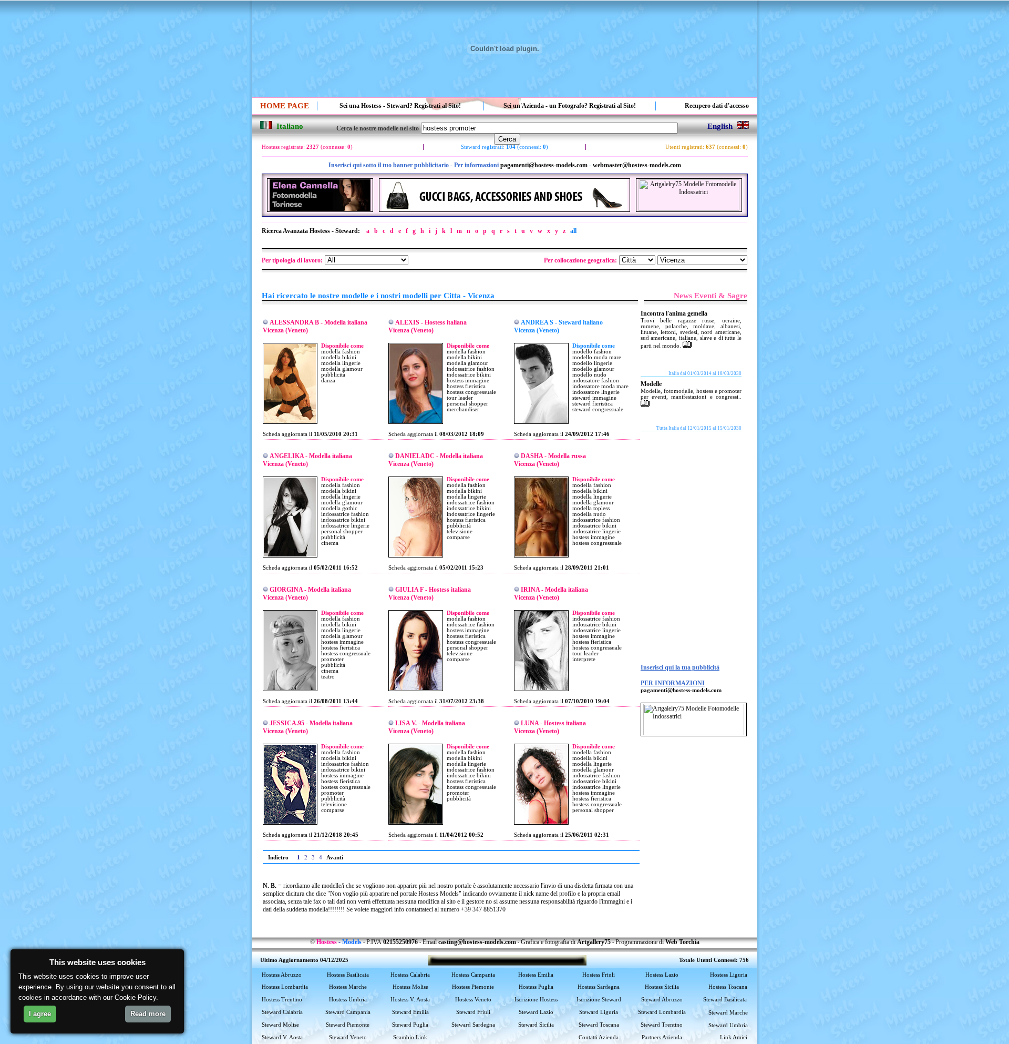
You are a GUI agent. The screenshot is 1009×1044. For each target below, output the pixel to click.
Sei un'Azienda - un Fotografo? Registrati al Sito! (569, 105)
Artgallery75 (594, 942)
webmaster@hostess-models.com (637, 165)
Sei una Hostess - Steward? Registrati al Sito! (400, 105)
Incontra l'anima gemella (674, 313)
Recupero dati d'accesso (717, 105)
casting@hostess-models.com (477, 942)
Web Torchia (682, 942)
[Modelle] (645, 404)
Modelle (651, 384)
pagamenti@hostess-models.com (544, 165)
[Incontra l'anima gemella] (687, 345)
